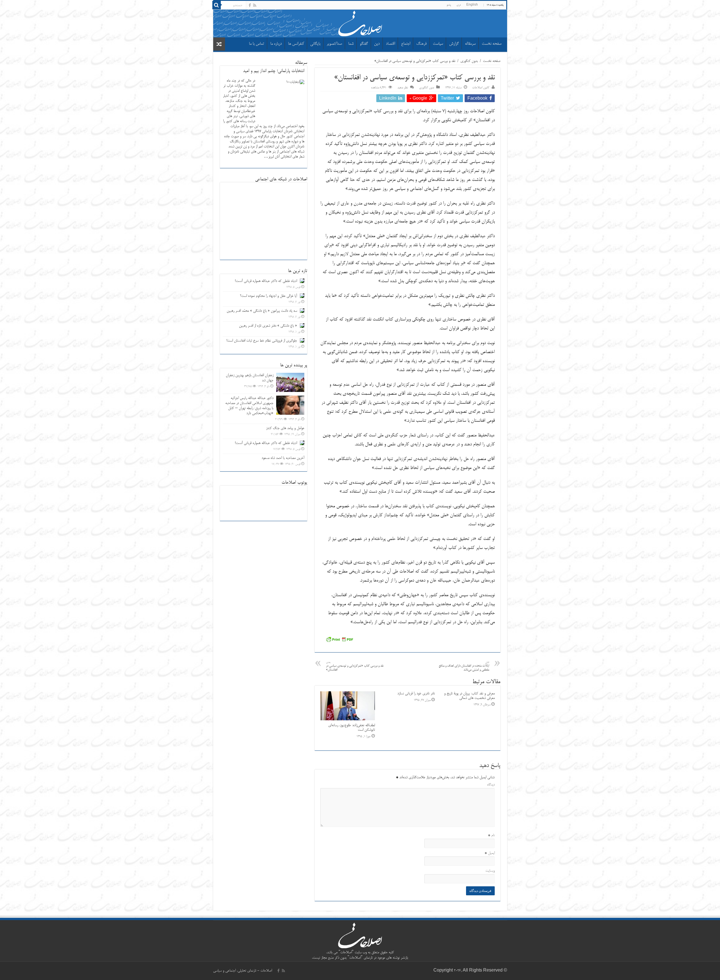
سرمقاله (470, 43)
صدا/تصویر (334, 43)
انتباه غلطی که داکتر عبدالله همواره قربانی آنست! (266, 281)
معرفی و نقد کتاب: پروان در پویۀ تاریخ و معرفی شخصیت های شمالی (469, 695)
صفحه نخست (491, 43)
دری (458, 5)
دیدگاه (491, 784)
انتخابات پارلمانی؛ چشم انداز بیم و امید (273, 71)
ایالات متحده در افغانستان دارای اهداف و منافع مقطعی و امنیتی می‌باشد (464, 666)
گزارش (454, 43)
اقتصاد (390, 43)
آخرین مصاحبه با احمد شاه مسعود (283, 458)
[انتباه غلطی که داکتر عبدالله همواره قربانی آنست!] (302, 443)
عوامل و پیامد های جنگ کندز (285, 428)
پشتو (449, 5)
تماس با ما (256, 43)
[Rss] (255, 5)
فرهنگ (421, 43)
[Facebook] (249, 5)
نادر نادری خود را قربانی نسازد (416, 693)
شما (351, 43)
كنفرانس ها (296, 43)
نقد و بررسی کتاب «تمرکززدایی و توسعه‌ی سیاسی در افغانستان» (354, 666)
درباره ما (276, 43)
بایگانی (315, 43)
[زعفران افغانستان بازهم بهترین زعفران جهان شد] (290, 382)
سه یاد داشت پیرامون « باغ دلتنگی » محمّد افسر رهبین (262, 311)
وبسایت (490, 871)
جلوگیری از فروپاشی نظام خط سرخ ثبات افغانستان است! (261, 340)
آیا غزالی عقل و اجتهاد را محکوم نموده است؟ (268, 296)
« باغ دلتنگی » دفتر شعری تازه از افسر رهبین (268, 326)
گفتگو (364, 43)
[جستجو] (216, 5)
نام (491, 835)
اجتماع (405, 43)
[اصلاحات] (360, 22)
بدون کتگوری (469, 61)
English (472, 5)
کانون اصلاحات (480, 88)
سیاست (438, 43)
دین (377, 43)
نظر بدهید (402, 88)
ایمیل (490, 853)
